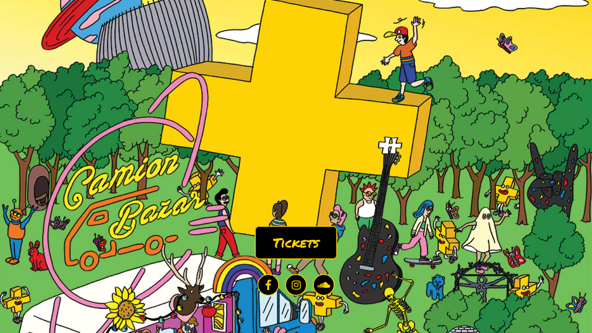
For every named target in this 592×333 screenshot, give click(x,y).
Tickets (296, 242)
